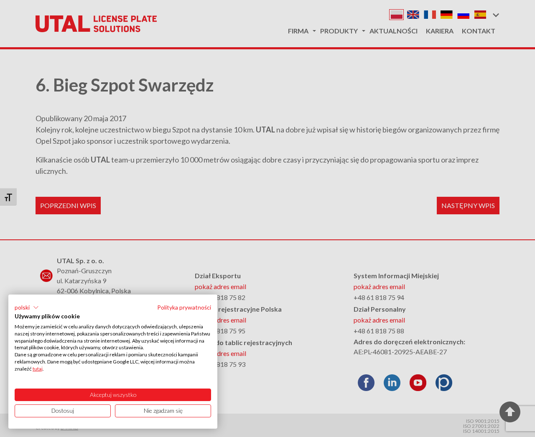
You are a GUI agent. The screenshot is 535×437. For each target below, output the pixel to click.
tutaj (38, 369)
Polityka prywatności (184, 307)
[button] (27, 307)
